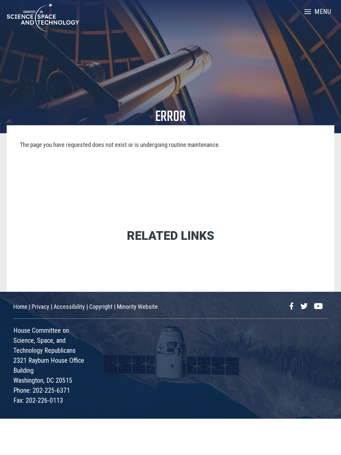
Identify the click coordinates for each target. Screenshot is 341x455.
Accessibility (69, 306)
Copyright (101, 306)
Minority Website (137, 306)
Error (170, 117)
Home (20, 306)
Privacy (40, 306)
